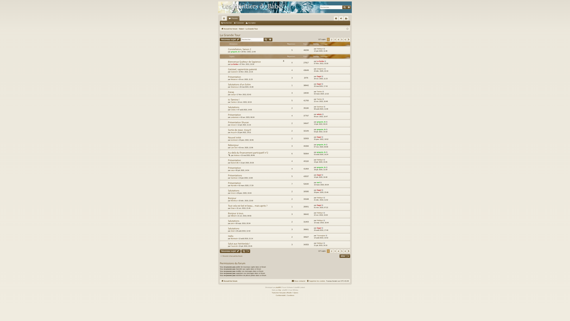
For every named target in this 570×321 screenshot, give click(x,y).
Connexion (240, 23)
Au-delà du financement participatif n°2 (248, 152)
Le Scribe (234, 64)
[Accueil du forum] (285, 7)
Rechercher (227, 23)
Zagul (319, 76)
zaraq (233, 94)
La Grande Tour (230, 35)
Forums (235, 18)
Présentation (234, 76)
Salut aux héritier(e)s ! (239, 243)
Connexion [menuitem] (341, 19)
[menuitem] (336, 18)
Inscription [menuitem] (346, 19)
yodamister (235, 117)
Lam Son (234, 147)
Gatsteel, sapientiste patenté (242, 69)
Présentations (235, 175)
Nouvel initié (234, 137)
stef (318, 182)
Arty (279, 290)
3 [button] (335, 39)
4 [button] (338, 39)
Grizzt (233, 193)
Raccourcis (224, 19)
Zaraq (231, 92)
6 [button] (345, 39)
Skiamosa (234, 87)
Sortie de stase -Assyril (239, 129)
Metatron (234, 79)
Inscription (252, 23)
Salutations (233, 107)
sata (232, 170)
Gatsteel (234, 72)
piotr (232, 223)
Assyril (233, 132)
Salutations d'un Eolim (239, 84)
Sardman (320, 107)
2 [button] (331, 39)
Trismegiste (321, 235)
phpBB (278, 287)
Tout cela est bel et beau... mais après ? (247, 205)
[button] (348, 39)
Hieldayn (320, 49)
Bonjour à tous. (236, 213)
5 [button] (341, 39)
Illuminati (234, 238)
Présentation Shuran (238, 122)
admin (319, 114)
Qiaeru (296, 293)
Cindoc (233, 110)
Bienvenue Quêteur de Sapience (244, 61)
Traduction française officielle (282, 293)
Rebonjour (233, 145)
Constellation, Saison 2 (239, 49)
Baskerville (235, 163)
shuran (233, 125)
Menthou (234, 201)
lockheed (234, 140)
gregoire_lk (235, 52)
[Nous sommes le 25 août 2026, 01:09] (347, 29)
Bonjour (232, 198)
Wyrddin (234, 185)
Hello (230, 236)
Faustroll (234, 246)
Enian (233, 208)
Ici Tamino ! (233, 99)
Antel (232, 231)
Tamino (319, 91)
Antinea (236, 155)
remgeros (320, 69)
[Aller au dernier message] (324, 49)
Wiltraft (233, 216)
